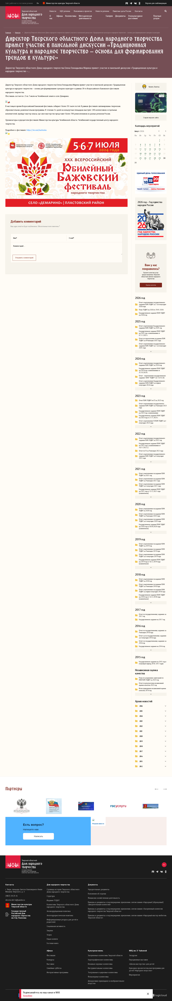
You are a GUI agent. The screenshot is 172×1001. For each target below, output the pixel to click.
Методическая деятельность (85, 17)
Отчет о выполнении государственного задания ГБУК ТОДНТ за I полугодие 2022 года (152, 456)
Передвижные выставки (138, 960)
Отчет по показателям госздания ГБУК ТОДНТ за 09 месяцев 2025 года (152, 339)
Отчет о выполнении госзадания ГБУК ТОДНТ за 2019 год (152, 545)
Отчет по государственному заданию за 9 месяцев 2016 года (152, 631)
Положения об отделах (97, 893)
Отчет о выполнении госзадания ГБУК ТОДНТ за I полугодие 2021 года (152, 485)
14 (155, 149)
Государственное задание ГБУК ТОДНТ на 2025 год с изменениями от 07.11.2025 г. (152, 333)
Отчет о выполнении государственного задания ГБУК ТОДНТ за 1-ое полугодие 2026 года (152, 304)
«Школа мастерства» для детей (141, 964)
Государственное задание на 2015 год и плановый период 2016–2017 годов (152, 663)
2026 (140, 706)
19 (145, 153)
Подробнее (27, 995)
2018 (140, 746)
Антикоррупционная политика (59, 911)
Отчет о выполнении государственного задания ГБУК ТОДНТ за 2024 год (152, 364)
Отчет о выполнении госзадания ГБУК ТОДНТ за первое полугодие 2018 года (152, 591)
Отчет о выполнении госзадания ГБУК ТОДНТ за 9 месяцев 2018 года (152, 585)
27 (150, 158)
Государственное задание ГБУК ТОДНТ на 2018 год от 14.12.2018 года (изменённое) (152, 597)
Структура (51, 896)
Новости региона (102, 11)
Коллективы (70, 16)
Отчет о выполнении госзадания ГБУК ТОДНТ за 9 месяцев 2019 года (152, 550)
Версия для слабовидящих (156, 3)
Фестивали (51, 955)
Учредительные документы (98, 889)
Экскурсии (133, 955)
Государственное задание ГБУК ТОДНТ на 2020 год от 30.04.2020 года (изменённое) (152, 526)
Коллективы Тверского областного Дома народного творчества (63, 905)
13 (150, 149)
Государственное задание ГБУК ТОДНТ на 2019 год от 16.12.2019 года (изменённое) (152, 562)
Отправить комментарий (24, 258)
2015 (140, 761)
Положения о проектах (83, 11)
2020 (140, 736)
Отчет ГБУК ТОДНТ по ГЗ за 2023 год (151, 400)
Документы (120, 16)
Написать (38, 836)
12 (145, 149)
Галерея (109, 16)
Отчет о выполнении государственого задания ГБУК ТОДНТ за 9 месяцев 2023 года (153, 406)
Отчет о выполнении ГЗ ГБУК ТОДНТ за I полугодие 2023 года (152, 422)
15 (160, 149)
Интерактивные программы (57, 972)
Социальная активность (56, 926)
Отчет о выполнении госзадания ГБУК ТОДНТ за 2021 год (152, 474)
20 (150, 153)
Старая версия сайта (151, 117)
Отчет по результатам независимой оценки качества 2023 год (151, 684)
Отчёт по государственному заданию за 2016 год (152, 642)
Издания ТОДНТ (53, 900)
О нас (50, 17)
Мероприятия (134, 975)
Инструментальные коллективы (100, 968)
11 (140, 149)
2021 (140, 731)
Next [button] (164, 789)
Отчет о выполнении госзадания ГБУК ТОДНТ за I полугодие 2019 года (152, 555)
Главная (8, 33)
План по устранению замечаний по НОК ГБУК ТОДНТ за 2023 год (151, 679)
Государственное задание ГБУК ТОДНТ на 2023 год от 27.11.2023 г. (152, 417)
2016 (140, 756)
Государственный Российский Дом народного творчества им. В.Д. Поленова (20, 914)
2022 (140, 726)
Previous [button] (156, 789)
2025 (140, 711)
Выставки (50, 964)
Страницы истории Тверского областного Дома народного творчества (63, 890)
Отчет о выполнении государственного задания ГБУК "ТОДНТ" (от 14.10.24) (152, 377)
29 (160, 158)
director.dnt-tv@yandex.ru (15, 900)
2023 (140, 721)
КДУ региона (65, 11)
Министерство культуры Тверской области (21, 905)
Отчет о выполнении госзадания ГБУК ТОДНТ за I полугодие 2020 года (152, 520)
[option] (21, 806)
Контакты (138, 11)
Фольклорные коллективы (98, 976)
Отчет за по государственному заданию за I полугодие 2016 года (152, 637)
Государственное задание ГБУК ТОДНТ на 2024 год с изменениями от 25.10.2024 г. (152, 370)
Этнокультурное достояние (135, 17)
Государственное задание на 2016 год (152, 646)
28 (155, 158)
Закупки (50, 930)
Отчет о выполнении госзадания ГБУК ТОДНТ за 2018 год (152, 580)
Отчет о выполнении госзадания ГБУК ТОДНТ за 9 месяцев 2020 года (152, 515)
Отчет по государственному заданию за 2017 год (152, 615)
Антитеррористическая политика (60, 915)
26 (145, 158)
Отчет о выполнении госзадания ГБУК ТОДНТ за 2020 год (152, 510)
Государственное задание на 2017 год (152, 620)
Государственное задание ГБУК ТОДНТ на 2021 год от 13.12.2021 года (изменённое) (152, 491)
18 (140, 153)
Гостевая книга (52, 943)
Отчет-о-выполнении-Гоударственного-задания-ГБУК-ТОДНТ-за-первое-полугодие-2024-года (152, 383)
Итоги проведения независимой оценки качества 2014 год (152, 689)
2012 (140, 766)
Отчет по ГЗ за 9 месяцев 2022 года (151, 451)
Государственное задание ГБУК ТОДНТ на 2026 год (152, 314)
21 (155, 153)
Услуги (49, 935)
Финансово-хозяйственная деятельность (104, 898)
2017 (140, 751)
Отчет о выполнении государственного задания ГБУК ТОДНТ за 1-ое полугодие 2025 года (152, 346)
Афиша (59, 16)
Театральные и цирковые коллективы (103, 972)
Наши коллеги (52, 939)
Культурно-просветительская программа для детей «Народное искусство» (146, 969)
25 (140, 158)
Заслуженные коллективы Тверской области (105, 955)
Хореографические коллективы (100, 960)
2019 (140, 741)
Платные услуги (157, 17)
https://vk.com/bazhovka (36, 130)
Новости (52, 11)
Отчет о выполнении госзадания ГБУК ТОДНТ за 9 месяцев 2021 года (152, 480)
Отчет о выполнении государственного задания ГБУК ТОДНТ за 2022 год (152, 439)
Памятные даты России (122, 11)
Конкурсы (50, 960)
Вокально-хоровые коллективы (100, 964)
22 (160, 153)
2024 (140, 716)
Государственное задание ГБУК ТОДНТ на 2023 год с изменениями (152, 412)
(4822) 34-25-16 (11, 896)
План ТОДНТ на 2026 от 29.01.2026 (151, 310)
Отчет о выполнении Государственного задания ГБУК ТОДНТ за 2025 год (152, 327)
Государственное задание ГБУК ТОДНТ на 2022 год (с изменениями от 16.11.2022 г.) (152, 445)
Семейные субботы (54, 968)
